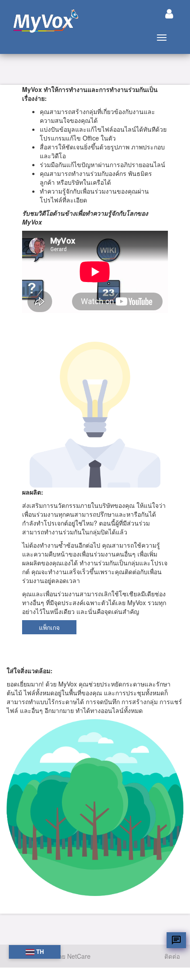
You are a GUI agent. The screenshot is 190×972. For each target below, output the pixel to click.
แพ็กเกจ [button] (49, 627)
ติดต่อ (172, 956)
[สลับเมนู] (169, 13)
